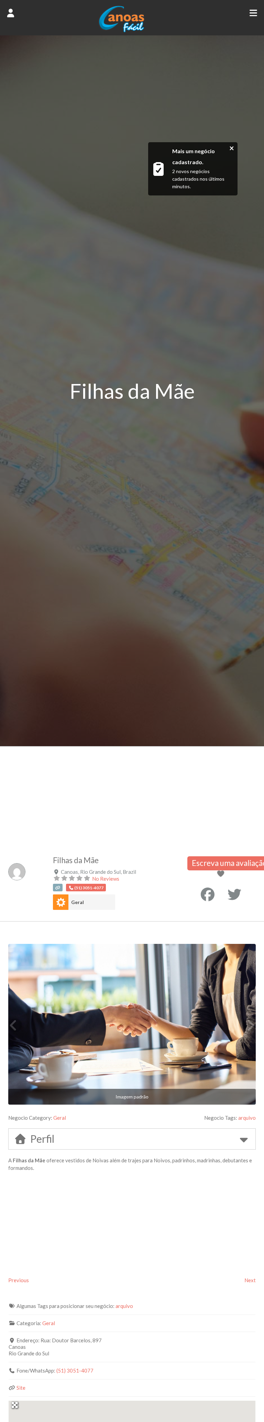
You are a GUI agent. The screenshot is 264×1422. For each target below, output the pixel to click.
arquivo (247, 1118)
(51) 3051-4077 (75, 1370)
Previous (18, 1280)
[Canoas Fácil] (132, 30)
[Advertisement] (132, 798)
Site (20, 1388)
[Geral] (60, 902)
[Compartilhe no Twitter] (234, 894)
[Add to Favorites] (221, 874)
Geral (77, 902)
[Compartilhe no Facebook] (207, 894)
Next (250, 1280)
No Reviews (105, 879)
